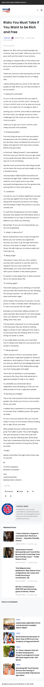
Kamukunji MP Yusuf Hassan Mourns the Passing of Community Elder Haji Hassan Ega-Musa (28, 671)
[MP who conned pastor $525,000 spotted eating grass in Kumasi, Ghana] (8, 589)
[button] (38, 10)
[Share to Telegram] (5, 496)
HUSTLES (7, 38)
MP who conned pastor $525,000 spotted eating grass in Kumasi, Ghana (25, 589)
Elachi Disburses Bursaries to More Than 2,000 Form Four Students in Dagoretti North (28, 639)
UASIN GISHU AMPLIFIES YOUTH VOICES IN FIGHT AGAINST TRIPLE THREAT (28, 625)
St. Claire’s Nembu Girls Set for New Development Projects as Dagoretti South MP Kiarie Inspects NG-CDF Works (27, 655)
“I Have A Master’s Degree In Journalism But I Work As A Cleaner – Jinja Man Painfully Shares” (27, 537)
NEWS (18, 620)
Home (5, 46)
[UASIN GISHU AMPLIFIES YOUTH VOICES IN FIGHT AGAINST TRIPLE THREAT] (9, 624)
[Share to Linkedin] (28, 491)
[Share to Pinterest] (33, 491)
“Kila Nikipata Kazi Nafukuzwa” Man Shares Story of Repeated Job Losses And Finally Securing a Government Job (27, 573)
